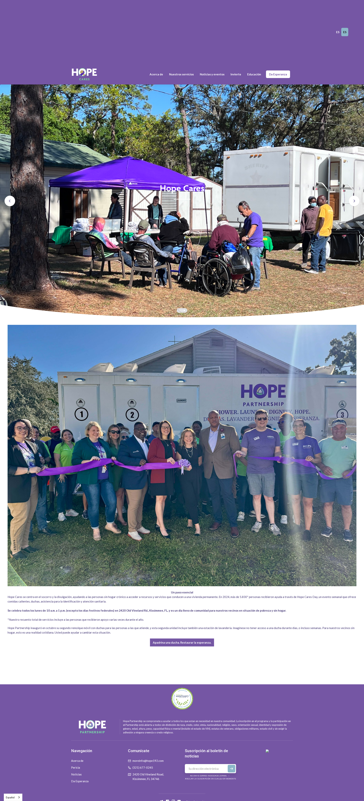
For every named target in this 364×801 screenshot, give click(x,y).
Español (10, 797)
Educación (254, 74)
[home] (84, 74)
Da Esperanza (278, 74)
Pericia (75, 767)
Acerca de (77, 760)
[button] (156, 74)
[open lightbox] (182, 455)
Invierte (236, 74)
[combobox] (13, 797)
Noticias (76, 774)
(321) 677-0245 (143, 767)
